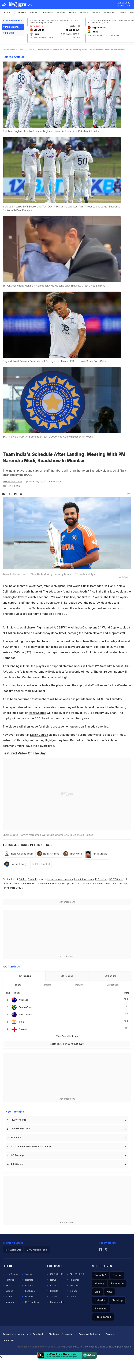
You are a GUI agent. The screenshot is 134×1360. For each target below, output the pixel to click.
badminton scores (84, 879)
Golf (97, 1291)
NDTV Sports (116, 879)
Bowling (79, 984)
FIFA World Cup (18, 1119)
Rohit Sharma (37, 712)
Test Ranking (24, 976)
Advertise (8, 1334)
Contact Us (8, 1340)
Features (109, 12)
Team (18, 984)
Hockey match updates (60, 879)
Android (11, 887)
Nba (109, 1291)
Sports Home (9, 49)
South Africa (25, 1007)
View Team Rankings (67, 1036)
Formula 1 (100, 1275)
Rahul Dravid (99, 853)
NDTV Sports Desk (12, 481)
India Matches (12, 27)
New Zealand (25, 1014)
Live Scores (12, 1274)
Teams (122, 12)
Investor (69, 1334)
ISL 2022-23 (57, 1274)
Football (32, 879)
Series (34, 12)
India (21, 1021)
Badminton (117, 1283)
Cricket (7, 12)
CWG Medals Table (20, 1128)
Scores (22, 12)
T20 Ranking (109, 976)
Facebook (15, 883)
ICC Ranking (32, 1302)
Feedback (38, 1334)
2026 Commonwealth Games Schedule (30, 1146)
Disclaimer (54, 1334)
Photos (84, 12)
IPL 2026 (9, 33)
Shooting (117, 1300)
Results (61, 12)
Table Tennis (103, 1316)
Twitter (43, 883)
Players (29, 1296)
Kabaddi (100, 1300)
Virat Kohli (75, 853)
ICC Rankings (17, 1155)
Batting (47, 984)
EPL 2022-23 (77, 1274)
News (72, 12)
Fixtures (48, 12)
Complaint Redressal (89, 1334)
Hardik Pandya (19, 864)
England (23, 1029)
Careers (110, 1334)
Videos (96, 12)
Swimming (101, 1308)
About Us (23, 1334)
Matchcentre (57, 1302)
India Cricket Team (21, 853)
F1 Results (101, 879)
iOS (21, 887)
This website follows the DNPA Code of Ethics (39, 1346)
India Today (42, 685)
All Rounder (113, 984)
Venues (10, 1302)
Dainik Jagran (39, 734)
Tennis (117, 1275)
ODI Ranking (67, 976)
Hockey (99, 1283)
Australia (23, 1000)
